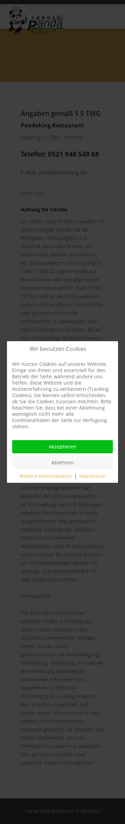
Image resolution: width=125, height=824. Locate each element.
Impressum (92, 476)
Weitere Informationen (45, 476)
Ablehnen (62, 462)
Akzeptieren (62, 446)
